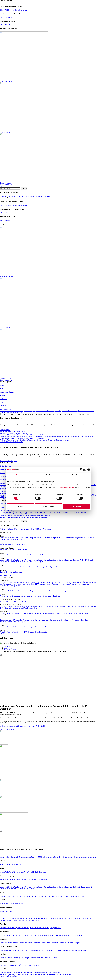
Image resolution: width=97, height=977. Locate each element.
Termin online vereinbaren (61, 584)
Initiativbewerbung (38, 515)
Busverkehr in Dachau (7, 442)
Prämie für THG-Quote (36, 438)
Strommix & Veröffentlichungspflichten (48, 411)
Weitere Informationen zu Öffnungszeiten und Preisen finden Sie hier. (23, 726)
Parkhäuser (19, 442)
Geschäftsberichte (46, 512)
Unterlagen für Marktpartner (62, 512)
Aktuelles (3, 517)
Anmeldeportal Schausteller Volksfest (12, 412)
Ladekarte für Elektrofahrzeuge (80, 887)
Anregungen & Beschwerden (32, 596)
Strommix (34, 857)
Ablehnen (21, 506)
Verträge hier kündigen (37, 974)
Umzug (25, 433)
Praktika (47, 515)
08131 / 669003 (5, 25)
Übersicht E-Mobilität (7, 436)
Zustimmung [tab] (20, 475)
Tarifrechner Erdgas (6, 431)
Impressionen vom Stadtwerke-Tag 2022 (13, 514)
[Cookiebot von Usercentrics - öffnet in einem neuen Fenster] (81, 469)
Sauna (25, 440)
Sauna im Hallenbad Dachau (33, 896)
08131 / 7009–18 (5, 213)
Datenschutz (12, 974)
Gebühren (19, 433)
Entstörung (56, 596)
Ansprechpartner (5, 491)
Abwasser (11, 433)
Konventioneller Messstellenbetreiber (36, 613)
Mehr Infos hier (5, 430)
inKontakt (36, 965)
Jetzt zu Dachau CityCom (8, 461)
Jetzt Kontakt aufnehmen (20, 10)
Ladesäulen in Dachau (41, 436)
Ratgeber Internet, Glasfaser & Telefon (42, 591)
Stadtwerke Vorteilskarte (81, 918)
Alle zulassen (76, 506)
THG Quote (38, 196)
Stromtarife (14, 857)
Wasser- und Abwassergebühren (26, 879)
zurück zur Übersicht (7, 729)
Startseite (7, 646)
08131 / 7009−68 (5, 10)
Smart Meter (19, 613)
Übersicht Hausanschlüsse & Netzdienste (14, 606)
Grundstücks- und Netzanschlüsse (39, 606)
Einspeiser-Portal (66, 582)
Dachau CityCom (6, 911)
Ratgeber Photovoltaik (21, 591)
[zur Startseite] (9, 531)
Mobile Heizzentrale (39, 872)
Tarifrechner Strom (17, 411)
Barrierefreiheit (51, 974)
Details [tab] (48, 475)
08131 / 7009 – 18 (6, 17)
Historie (37, 512)
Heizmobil (38, 435)
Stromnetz (55, 606)
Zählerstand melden (53, 582)
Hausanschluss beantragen (36, 582)
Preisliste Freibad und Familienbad (12, 196)
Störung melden (15, 586)
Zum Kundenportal (6, 185)
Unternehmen (8, 648)
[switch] (38, 498)
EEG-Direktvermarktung (70, 411)
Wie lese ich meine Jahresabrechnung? (13, 601)
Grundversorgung (30, 411)
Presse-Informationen (14, 517)
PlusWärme (31, 435)
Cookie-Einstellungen (63, 974)
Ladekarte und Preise (77, 436)
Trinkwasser (4, 433)
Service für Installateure (13, 608)
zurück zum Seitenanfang (8, 976)
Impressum (3, 974)
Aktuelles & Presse (10, 650)
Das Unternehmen (6, 512)
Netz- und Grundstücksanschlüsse (42, 935)
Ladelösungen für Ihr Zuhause (59, 436)
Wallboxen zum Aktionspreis (23, 436)
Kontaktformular (17, 596)
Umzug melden (29, 196)
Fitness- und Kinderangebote (38, 440)
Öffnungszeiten (18, 512)
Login (2, 186)
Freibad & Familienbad (7, 440)
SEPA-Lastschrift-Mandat (43, 584)
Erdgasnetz (63, 606)
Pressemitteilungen (13, 965)
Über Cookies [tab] (76, 475)
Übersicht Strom (5, 411)
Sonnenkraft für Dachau (86, 411)
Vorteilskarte (47, 196)
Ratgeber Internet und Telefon (39, 928)
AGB (18, 974)
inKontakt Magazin (40, 517)
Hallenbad (19, 440)
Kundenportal (22, 582)
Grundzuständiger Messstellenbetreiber (62, 613)
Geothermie (46, 435)
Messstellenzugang (82, 613)
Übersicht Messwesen (7, 613)
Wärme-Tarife (4, 872)
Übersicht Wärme (6, 435)
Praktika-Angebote (51, 958)
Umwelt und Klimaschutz (80, 512)
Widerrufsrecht (25, 974)
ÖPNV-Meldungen (27, 517)
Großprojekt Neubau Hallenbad (58, 440)
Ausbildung (28, 515)
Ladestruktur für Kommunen (19, 438)
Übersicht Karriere (6, 515)
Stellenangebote (18, 515)
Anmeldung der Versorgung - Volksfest (83, 857)
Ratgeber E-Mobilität (7, 591)
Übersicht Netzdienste (7, 935)
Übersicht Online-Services (9, 582)
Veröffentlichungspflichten (29, 608)
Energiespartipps (61, 591)
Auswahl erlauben (48, 506)
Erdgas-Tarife (4, 864)
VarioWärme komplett (19, 435)
